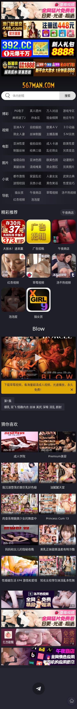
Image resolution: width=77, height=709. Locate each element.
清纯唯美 (35, 167)
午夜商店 (35, 192)
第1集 (7, 401)
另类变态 (69, 150)
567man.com (38, 85)
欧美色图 (52, 160)
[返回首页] (72, 701)
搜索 (67, 96)
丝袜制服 (35, 134)
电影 (5, 146)
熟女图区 (52, 167)
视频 (5, 130)
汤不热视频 (69, 192)
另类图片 (69, 167)
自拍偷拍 (35, 127)
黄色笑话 (52, 183)
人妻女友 (52, 176)
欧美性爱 (69, 143)
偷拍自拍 (35, 143)
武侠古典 (69, 176)
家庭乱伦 (35, 176)
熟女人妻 (19, 134)
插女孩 (19, 192)
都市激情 (19, 176)
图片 (5, 162)
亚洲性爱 (19, 143)
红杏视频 (19, 199)
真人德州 (35, 111)
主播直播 (52, 134)
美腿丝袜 (19, 167)
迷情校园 (19, 183)
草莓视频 (52, 192)
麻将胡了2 (19, 118)
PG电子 (19, 111)
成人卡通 (52, 143)
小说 (5, 179)
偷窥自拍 (19, 160)
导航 (5, 195)
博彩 (5, 113)
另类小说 (35, 183)
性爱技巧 (69, 183)
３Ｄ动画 (69, 127)
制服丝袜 (19, 150)
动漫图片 (69, 160)
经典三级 (35, 150)
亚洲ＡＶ (19, 127)
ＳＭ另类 (69, 134)
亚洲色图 (35, 160)
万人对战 (52, 111)
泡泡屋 (35, 199)
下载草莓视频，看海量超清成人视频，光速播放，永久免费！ (38, 387)
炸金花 (35, 118)
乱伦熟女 (52, 150)
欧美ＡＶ (52, 127)
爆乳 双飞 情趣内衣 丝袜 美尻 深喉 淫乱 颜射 (33, 407)
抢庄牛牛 (69, 118)
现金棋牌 (52, 118)
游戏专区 (69, 111)
